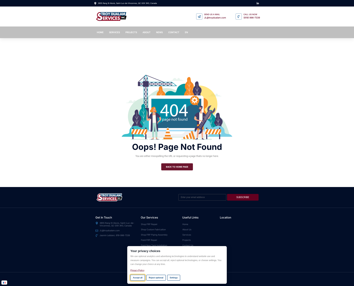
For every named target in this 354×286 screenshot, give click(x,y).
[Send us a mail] (199, 16)
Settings (174, 277)
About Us (186, 229)
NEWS (159, 32)
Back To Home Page (177, 167)
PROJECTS (131, 32)
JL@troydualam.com (215, 17)
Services (186, 234)
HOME (100, 32)
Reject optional (156, 277)
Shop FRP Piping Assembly (154, 234)
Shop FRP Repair (149, 224)
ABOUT (147, 32)
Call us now (250, 14)
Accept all (137, 277)
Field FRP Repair (149, 240)
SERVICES (114, 32)
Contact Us (187, 245)
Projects (186, 240)
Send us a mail (212, 14)
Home (185, 224)
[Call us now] (239, 16)
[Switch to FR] (4, 282)
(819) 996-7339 (252, 17)
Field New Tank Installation (154, 245)
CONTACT (173, 32)
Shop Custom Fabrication (153, 229)
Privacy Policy (137, 270)
